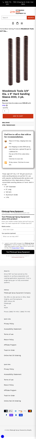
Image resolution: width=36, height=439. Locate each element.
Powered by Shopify (25, 430)
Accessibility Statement (12, 329)
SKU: (6, 122)
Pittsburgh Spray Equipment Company (17, 293)
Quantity (5, 107)
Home (2, 29)
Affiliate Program (10, 345)
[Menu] (22, 23)
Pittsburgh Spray (14, 430)
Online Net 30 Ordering (12, 355)
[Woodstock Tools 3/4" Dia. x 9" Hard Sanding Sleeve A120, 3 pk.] (18, 60)
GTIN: (8, 125)
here (13, 159)
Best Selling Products (12, 29)
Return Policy (9, 340)
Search (31, 17)
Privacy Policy (9, 324)
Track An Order (9, 350)
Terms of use (8, 334)
